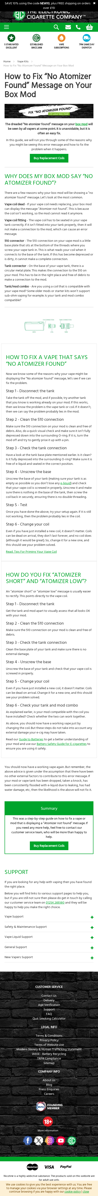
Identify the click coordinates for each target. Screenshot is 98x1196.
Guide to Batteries (31, 739)
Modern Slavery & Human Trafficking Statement (49, 1049)
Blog (49, 1085)
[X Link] (38, 1140)
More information (48, 1131)
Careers (49, 1094)
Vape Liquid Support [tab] (19, 937)
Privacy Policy (49, 1040)
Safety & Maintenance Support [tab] (26, 927)
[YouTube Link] (60, 1140)
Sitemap (49, 1063)
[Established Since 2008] (36, 38)
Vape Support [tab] (14, 916)
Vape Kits (23, 61)
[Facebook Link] (27, 1140)
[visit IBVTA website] (49, 1106)
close (86, 1192)
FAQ (49, 1014)
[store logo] (49, 15)
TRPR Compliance (49, 1058)
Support (49, 1009)
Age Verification (49, 1005)
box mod (81, 124)
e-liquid (65, 483)
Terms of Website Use (49, 1045)
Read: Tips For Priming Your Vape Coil (31, 551)
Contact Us (49, 996)
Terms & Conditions (49, 1035)
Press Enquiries (49, 1089)
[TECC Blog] (71, 1140)
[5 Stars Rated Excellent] (11, 38)
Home (7, 61)
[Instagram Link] (49, 1140)
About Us (49, 1080)
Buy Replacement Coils (49, 158)
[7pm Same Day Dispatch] (86, 38)
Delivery (49, 1000)
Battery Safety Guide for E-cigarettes (62, 744)
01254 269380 (78, 27)
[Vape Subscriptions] (61, 38)
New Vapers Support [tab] (19, 957)
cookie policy (72, 1192)
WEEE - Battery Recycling (49, 1054)
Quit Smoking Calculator (49, 1018)
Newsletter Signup (68, 27)
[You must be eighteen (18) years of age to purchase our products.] (48, 1121)
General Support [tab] (16, 947)
